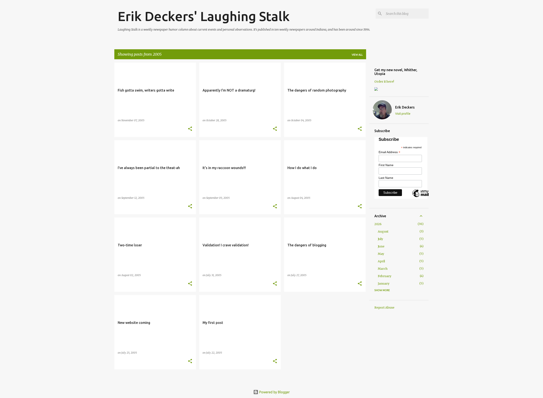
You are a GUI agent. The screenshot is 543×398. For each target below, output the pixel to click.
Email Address (389, 152)
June (381, 246)
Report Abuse (384, 307)
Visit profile (402, 113)
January (383, 283)
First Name (386, 165)
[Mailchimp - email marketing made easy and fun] (426, 197)
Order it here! (384, 81)
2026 (378, 224)
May (381, 254)
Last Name (386, 177)
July (380, 239)
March (383, 269)
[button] (190, 129)
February (384, 276)
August (383, 231)
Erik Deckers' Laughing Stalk (204, 16)
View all (357, 54)
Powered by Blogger (274, 392)
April (381, 261)
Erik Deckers (405, 107)
